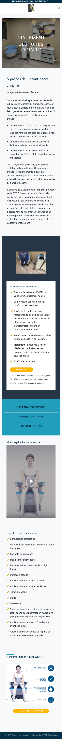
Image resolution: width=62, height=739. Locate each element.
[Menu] (4, 8)
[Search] (59, 8)
